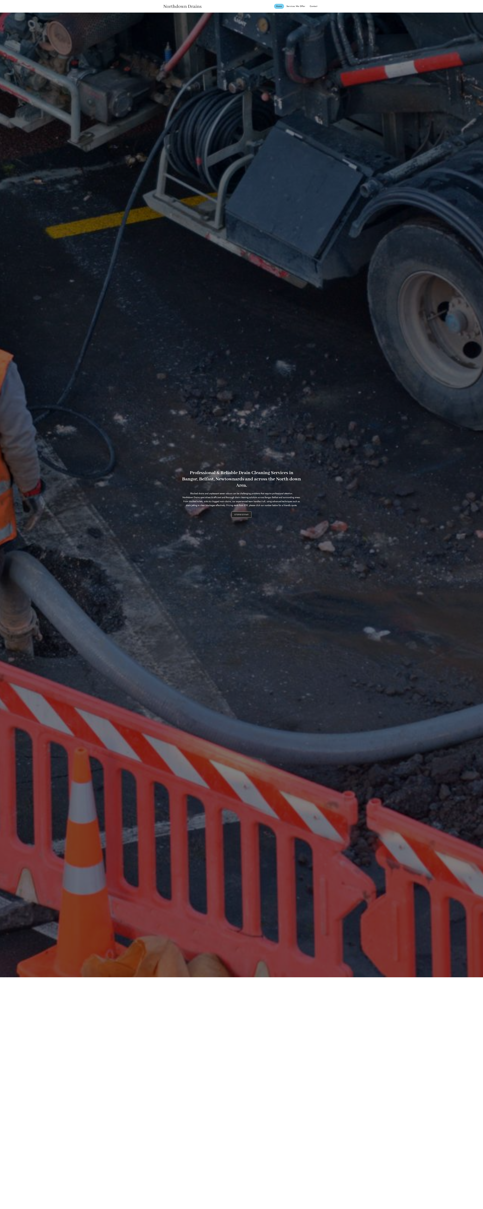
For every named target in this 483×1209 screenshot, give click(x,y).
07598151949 (241, 514)
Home (279, 6)
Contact (313, 6)
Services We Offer (296, 6)
